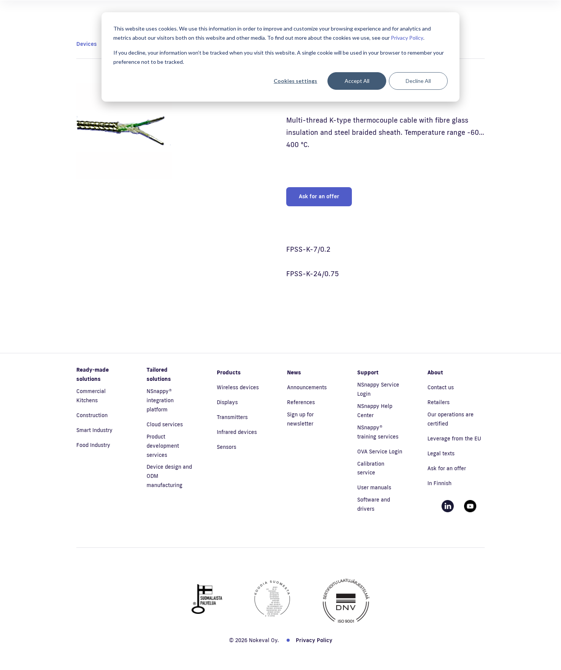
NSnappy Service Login (378, 389)
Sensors (226, 446)
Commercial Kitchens (91, 396)
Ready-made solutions (92, 374)
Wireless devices (238, 387)
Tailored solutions (159, 374)
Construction (92, 415)
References (301, 402)
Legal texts (441, 453)
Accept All (357, 81)
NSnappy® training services (377, 432)
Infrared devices (237, 432)
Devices (86, 43)
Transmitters (232, 417)
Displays (227, 402)
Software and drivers (373, 504)
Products (229, 372)
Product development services (163, 445)
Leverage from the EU (454, 438)
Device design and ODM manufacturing (169, 476)
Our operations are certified (450, 419)
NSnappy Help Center (374, 411)
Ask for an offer (319, 196)
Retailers (438, 402)
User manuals (374, 487)
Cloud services (165, 424)
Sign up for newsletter (300, 419)
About (435, 372)
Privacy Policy (407, 37)
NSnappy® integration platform (160, 400)
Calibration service (370, 468)
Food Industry (93, 445)
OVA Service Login (379, 451)
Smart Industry (94, 430)
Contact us (440, 387)
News (294, 372)
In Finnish (439, 483)
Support (368, 372)
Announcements (307, 387)
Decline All (418, 81)
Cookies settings (295, 81)
